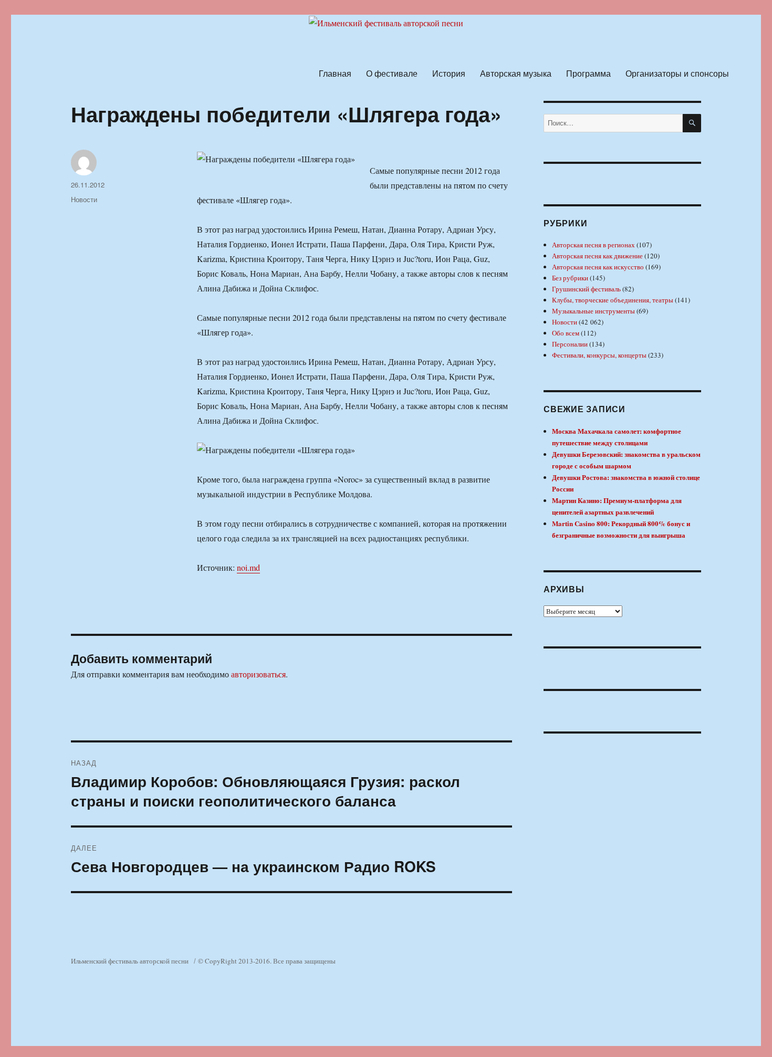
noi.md (248, 567)
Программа (588, 73)
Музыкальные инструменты (593, 311)
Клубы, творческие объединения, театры (612, 300)
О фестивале (392, 73)
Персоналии (570, 344)
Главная (335, 73)
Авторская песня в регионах (593, 244)
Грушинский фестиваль (586, 289)
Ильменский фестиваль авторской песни (130, 961)
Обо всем (565, 333)
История (448, 73)
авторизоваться (258, 673)
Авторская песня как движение (597, 255)
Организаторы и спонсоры (677, 73)
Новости (84, 199)
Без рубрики (570, 277)
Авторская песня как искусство (598, 266)
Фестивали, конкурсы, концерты (599, 355)
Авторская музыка (515, 73)
